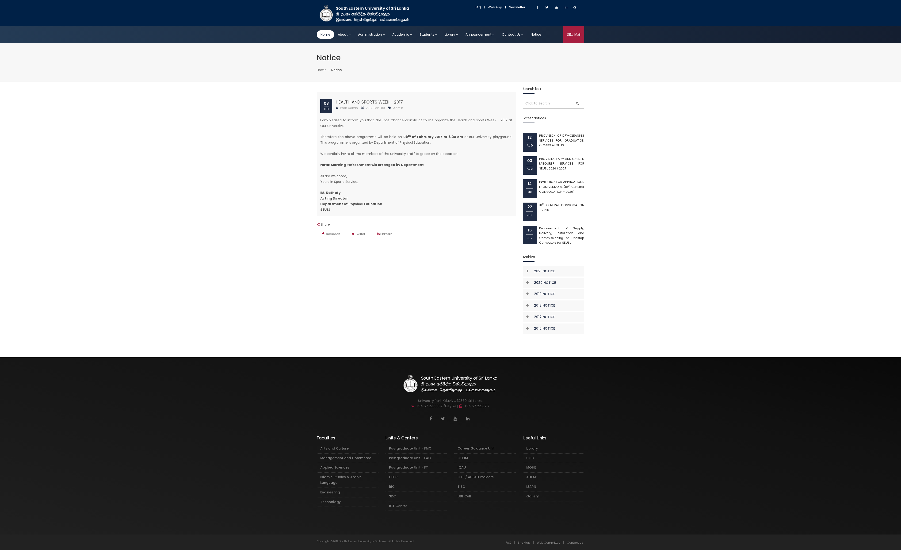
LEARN (531, 486)
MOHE (531, 467)
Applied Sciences (334, 467)
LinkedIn (386, 234)
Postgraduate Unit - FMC (410, 448)
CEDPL (394, 477)
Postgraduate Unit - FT (408, 467)
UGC (530, 458)
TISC (461, 486)
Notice (536, 34)
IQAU (462, 467)
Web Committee (548, 543)
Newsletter (517, 7)
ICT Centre (398, 506)
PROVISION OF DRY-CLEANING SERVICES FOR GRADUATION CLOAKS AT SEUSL (561, 140)
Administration (370, 34)
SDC (392, 496)
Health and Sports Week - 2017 (369, 102)
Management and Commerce (345, 458)
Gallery (532, 496)
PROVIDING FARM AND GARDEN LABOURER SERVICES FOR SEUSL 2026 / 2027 (561, 164)
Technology (330, 502)
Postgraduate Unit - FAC (410, 458)
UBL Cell (464, 496)
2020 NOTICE (545, 282)
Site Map (524, 543)
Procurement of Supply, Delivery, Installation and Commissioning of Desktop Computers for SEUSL (561, 235)
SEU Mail (573, 34)
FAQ (478, 7)
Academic (400, 34)
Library (450, 34)
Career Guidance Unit (476, 448)
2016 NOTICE (544, 328)
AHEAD (531, 477)
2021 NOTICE (544, 271)
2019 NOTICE (544, 294)
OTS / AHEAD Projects (476, 477)
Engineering (330, 492)
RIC (392, 486)
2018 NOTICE (544, 305)
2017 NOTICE (544, 317)
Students (427, 34)
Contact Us (511, 34)
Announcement (479, 34)
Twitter (360, 234)
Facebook (332, 234)
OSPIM (463, 458)
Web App (495, 7)
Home (325, 34)
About (343, 34)
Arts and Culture (334, 448)
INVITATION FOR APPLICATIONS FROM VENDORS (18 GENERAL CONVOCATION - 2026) (561, 187)
